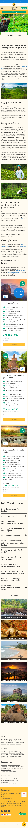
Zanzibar (18, 744)
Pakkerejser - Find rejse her (8, 771)
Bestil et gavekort (6, 770)
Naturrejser (12, 753)
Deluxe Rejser (4, 756)
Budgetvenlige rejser (18, 754)
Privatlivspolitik (20, 766)
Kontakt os (4, 765)
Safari (19, 756)
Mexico (3, 742)
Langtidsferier (13, 756)
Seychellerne (9, 742)
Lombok (8, 741)
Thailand (3, 744)
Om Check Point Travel (14, 765)
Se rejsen (14, 344)
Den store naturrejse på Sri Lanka (13, 451)
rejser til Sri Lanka (21, 270)
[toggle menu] (2, 8)
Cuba (10, 739)
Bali (2, 739)
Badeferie (10, 751)
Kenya (22, 218)
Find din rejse (14, 12)
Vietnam (12, 744)
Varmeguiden (4, 782)
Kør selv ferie (4, 758)
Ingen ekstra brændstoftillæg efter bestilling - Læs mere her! (14, 1)
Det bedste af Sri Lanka (12, 303)
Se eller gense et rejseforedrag (9, 780)
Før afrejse (4, 766)
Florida (15, 739)
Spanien (22, 742)
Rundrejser (4, 751)
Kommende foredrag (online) (9, 779)
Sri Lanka (16, 742)
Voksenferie (19, 753)
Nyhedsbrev (11, 766)
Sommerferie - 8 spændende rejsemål (11, 784)
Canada (6, 739)
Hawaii (19, 739)
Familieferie (17, 751)
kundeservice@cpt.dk (6, 798)
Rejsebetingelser (5, 768)
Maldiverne (18, 741)
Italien (2, 741)
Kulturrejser (4, 753)
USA (8, 744)
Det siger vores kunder (17, 768)
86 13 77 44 (4, 796)
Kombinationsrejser (6, 754)
